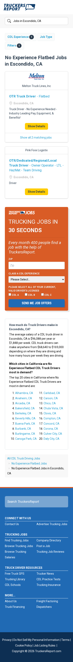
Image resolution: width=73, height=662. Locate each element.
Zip (11, 259)
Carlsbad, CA (52, 393)
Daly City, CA (51, 438)
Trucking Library (15, 579)
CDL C (48, 295)
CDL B (31, 295)
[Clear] (64, 21)
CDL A (15, 295)
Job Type (46, 36)
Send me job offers (37, 303)
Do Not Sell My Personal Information (36, 639)
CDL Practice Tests (48, 579)
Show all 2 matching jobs (36, 137)
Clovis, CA (50, 413)
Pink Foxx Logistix (36, 150)
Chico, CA (50, 403)
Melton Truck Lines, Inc (36, 86)
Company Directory (48, 540)
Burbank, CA (23, 428)
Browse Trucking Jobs (19, 546)
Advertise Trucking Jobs (51, 524)
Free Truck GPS (14, 573)
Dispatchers (44, 606)
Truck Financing (15, 606)
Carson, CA (51, 398)
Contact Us (12, 524)
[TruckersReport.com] (19, 8)
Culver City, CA (53, 433)
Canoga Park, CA (26, 438)
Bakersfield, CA (25, 408)
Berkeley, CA (23, 413)
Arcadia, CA (22, 403)
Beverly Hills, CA (25, 418)
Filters (14, 45)
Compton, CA (52, 418)
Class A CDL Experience (24, 273)
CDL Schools (13, 584)
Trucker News (45, 573)
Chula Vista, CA (53, 408)
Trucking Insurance (48, 584)
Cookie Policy (23, 645)
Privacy (7, 639)
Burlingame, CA (25, 433)
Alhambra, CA (24, 393)
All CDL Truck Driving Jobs (23, 458)
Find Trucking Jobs (17, 540)
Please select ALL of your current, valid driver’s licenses (32, 289)
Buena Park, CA (25, 423)
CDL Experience (20, 36)
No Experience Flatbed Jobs (29, 463)
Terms (65, 639)
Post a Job (43, 546)
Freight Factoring (47, 601)
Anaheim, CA (23, 398)
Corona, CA (51, 428)
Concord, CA (51, 423)
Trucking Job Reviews (50, 551)
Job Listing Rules (44, 645)
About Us (11, 601)
